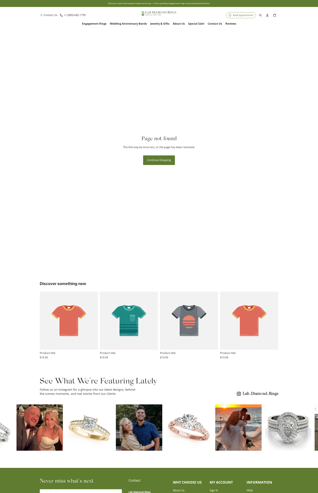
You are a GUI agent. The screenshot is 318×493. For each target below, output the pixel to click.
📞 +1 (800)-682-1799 (73, 15)
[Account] (267, 15)
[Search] (260, 15)
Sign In (214, 490)
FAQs (250, 490)
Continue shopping (159, 160)
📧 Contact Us (48, 15)
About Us (179, 490)
